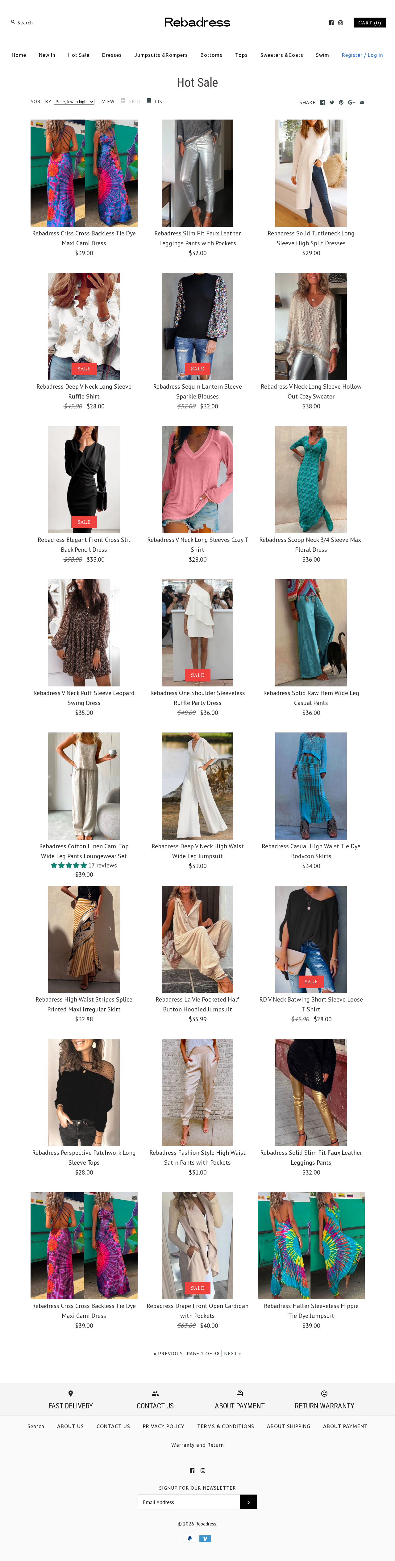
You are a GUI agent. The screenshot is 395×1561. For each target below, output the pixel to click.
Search (35, 1426)
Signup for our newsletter (197, 1488)
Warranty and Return (197, 1445)
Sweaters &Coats (281, 55)
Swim (322, 55)
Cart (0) (369, 22)
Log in (375, 55)
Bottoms (211, 55)
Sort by (41, 101)
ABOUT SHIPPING (288, 1426)
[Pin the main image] (341, 102)
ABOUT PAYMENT (345, 1426)
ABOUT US (70, 1426)
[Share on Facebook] (322, 102)
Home (19, 55)
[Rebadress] (197, 11)
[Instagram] (340, 22)
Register (352, 55)
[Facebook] (331, 22)
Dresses (112, 55)
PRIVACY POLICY (164, 1426)
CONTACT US (113, 1426)
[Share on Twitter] (332, 102)
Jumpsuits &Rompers (161, 55)
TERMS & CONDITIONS (225, 1426)
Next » (232, 1353)
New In (47, 55)
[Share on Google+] (351, 102)
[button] (69, 865)
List (160, 101)
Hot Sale (78, 55)
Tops (241, 55)
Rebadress (205, 1524)
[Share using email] (362, 102)
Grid (135, 101)
